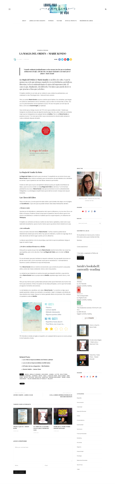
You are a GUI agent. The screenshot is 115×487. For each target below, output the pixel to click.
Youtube (59, 20)
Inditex (40, 375)
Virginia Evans (83, 297)
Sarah (20, 59)
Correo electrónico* (82, 246)
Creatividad (79, 406)
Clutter (57, 374)
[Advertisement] (57, 35)
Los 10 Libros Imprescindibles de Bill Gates (36, 363)
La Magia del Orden (27, 80)
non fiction (38, 377)
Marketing (79, 438)
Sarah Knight (34, 105)
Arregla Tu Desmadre (35, 374)
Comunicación (80, 402)
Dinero (78, 415)
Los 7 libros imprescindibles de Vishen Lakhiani (38, 359)
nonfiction (45, 377)
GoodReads (25, 203)
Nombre (79, 240)
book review (45, 374)
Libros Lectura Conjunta (37, 20)
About (24, 20)
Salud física (80, 464)
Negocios (79, 447)
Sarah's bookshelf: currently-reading (88, 267)
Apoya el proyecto (71, 20)
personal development (55, 377)
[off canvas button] (9, 9)
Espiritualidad (80, 424)
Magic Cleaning (62, 375)
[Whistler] (79, 275)
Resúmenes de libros (86, 20)
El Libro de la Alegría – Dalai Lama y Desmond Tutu (41, 428)
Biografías (79, 398)
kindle (44, 375)
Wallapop (50, 378)
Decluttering (63, 374)
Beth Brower (82, 312)
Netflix (47, 275)
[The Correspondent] (79, 289)
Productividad (80, 451)
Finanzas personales (81, 433)
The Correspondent (82, 295)
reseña (63, 377)
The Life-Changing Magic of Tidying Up (37, 378)
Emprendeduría (80, 420)
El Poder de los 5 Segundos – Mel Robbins (36, 366)
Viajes (78, 469)
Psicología (79, 455)
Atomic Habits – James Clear (32, 369)
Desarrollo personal (42, 50)
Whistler (79, 281)
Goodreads (35, 375)
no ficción (31, 377)
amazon (27, 374)
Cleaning (51, 374)
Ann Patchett (82, 284)
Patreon (51, 20)
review (68, 377)
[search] (105, 9)
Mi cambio (79, 442)
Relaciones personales (82, 460)
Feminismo (79, 429)
